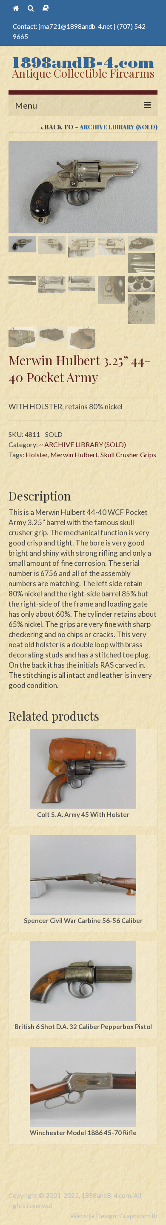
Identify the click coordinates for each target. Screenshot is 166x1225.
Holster (37, 454)
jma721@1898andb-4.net (75, 26)
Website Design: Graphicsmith (113, 1215)
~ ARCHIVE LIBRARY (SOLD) (115, 127)
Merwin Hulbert (74, 454)
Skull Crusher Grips (128, 454)
